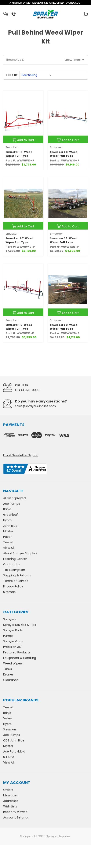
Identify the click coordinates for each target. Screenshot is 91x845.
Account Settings (16, 817)
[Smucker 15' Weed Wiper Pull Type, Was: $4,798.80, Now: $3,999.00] (23, 289)
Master (8, 531)
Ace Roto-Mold (14, 751)
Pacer (7, 537)
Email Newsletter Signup (20, 455)
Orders (8, 790)
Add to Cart (25, 140)
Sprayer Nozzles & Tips (19, 625)
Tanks (7, 669)
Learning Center (15, 559)
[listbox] (36, 75)
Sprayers (9, 619)
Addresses (10, 801)
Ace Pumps (11, 504)
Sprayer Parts (13, 630)
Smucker (9, 729)
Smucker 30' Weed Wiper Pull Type (63, 154)
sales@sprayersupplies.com (35, 406)
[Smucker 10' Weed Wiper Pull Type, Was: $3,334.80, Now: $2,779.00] (23, 117)
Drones (8, 674)
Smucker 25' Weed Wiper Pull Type (63, 240)
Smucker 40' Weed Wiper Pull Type (19, 240)
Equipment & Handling (19, 658)
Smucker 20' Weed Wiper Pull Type (63, 327)
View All (8, 548)
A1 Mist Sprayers (14, 498)
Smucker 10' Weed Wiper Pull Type (19, 154)
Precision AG (12, 647)
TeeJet (8, 542)
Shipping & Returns (17, 575)
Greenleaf (10, 515)
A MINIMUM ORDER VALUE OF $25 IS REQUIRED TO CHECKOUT (46, 2)
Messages (10, 795)
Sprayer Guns (13, 641)
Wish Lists (10, 806)
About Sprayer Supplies (20, 553)
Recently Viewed (15, 812)
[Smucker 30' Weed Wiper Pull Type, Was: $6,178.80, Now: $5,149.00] (67, 117)
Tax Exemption (14, 570)
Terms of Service (15, 581)
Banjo (7, 509)
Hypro (7, 520)
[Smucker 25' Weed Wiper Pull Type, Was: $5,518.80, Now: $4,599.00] (67, 203)
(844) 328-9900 (27, 390)
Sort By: (12, 75)
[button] (45, 60)
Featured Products (16, 652)
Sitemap (9, 592)
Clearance (11, 680)
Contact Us (11, 564)
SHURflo (8, 757)
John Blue (10, 526)
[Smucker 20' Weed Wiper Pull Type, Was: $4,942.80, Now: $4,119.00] (67, 289)
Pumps (8, 636)
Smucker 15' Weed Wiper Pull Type (19, 327)
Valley (7, 718)
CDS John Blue (13, 740)
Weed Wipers (13, 663)
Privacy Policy (13, 586)
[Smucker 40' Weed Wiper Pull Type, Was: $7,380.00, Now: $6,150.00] (23, 203)
